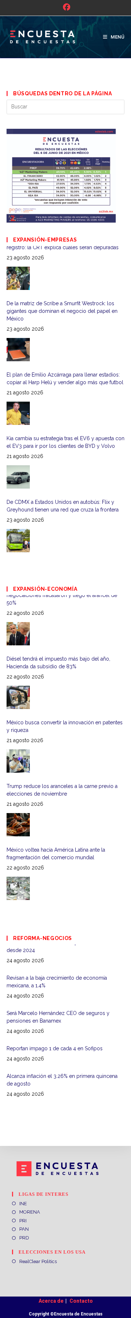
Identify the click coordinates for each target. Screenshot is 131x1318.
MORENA (29, 1212)
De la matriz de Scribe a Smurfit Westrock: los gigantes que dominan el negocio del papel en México (62, 257)
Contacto (81, 1301)
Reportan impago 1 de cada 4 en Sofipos (55, 1019)
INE (23, 1203)
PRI (23, 1220)
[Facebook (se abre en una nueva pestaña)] (65, 7)
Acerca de (51, 1301)
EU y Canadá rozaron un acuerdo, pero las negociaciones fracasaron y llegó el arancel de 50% (62, 861)
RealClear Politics (38, 1261)
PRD (24, 1238)
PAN (24, 1229)
